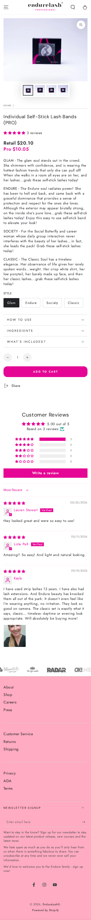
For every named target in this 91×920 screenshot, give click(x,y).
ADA (8, 781)
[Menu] (6, 7)
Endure (32, 303)
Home (7, 105)
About (9, 687)
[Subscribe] (85, 822)
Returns (10, 741)
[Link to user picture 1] (15, 636)
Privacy (10, 773)
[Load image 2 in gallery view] (40, 90)
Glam (13, 303)
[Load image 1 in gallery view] (28, 90)
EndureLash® (51, 904)
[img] (14, 503)
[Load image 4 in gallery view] (63, 90)
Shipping (11, 749)
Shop (8, 694)
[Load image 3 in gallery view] (51, 90)
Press (8, 710)
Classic (75, 303)
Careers (10, 702)
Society (54, 303)
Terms (8, 788)
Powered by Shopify (45, 910)
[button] (73, 7)
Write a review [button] (45, 473)
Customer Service (18, 734)
